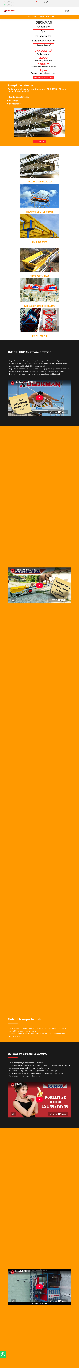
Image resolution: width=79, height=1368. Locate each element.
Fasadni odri (43, 26)
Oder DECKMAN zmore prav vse (29, 352)
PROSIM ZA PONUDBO (43, 77)
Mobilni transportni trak (24, 1019)
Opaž (43, 31)
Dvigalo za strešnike (43, 40)
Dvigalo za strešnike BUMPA (27, 1054)
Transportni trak (43, 35)
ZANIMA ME (39, 142)
